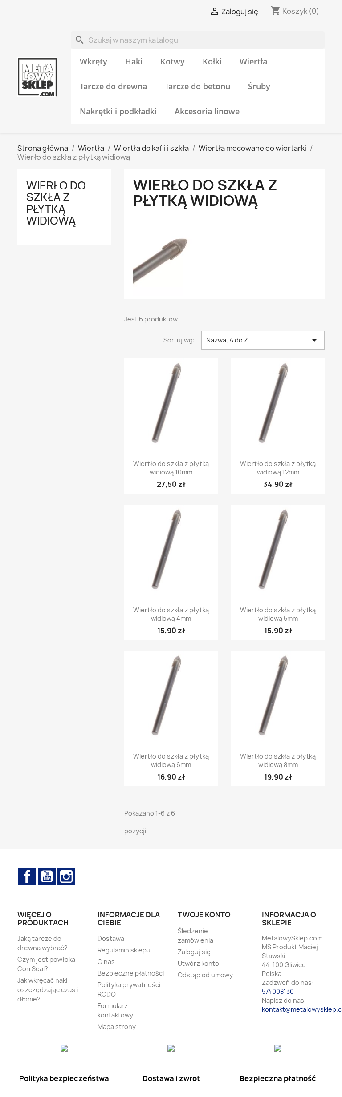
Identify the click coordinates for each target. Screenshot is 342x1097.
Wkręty (93, 61)
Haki (133, 61)
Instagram (66, 876)
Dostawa (111, 938)
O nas (106, 961)
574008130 (278, 991)
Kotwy (172, 61)
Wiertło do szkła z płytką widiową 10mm (171, 468)
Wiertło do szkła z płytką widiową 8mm (278, 760)
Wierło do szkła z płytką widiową (56, 203)
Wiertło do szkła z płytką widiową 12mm (278, 468)
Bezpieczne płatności (131, 973)
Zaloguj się (194, 952)
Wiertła (253, 61)
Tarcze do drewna (113, 86)
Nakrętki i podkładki (118, 111)
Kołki (212, 61)
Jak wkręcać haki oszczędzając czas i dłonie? (47, 989)
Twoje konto (204, 915)
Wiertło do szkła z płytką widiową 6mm (171, 760)
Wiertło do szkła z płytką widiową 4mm (171, 614)
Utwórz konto (198, 963)
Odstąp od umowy (205, 975)
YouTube (47, 876)
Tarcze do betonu (197, 86)
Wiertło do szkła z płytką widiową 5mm (278, 614)
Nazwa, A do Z (263, 340)
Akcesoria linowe (207, 111)
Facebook (27, 876)
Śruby (259, 86)
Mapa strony (117, 1026)
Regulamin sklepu (124, 950)
